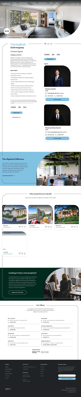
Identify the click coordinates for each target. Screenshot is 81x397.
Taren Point (44, 333)
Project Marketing (23, 3)
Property (14, 3)
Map (19, 107)
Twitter (41, 373)
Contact (14, 4)
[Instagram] (72, 3)
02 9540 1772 (46, 337)
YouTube (42, 375)
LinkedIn (42, 371)
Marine (51, 3)
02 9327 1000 (46, 322)
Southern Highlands (46, 326)
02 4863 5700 (46, 329)
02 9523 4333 (59, 96)
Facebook (42, 366)
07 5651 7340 (13, 344)
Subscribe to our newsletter (67, 378)
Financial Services (43, 3)
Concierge (7, 375)
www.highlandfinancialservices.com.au (23, 103)
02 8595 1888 (12, 329)
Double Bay (44, 318)
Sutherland (11, 333)
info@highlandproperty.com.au (29, 366)
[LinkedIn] (73, 3)
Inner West (11, 326)
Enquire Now (16, 112)
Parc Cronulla (11, 318)
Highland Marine (45, 341)
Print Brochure (15, 117)
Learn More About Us (7, 175)
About (57, 3)
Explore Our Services (17, 292)
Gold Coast (11, 341)
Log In (78, 3)
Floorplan (13, 107)
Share (24, 107)
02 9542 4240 (13, 337)
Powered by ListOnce (72, 391)
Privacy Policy (73, 388)
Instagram (42, 369)
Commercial (33, 3)
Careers (6, 378)
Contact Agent (57, 99)
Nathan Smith (50, 89)
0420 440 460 (50, 134)
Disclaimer (68, 388)
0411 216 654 (50, 96)
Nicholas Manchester (53, 128)
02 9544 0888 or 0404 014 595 (50, 344)
